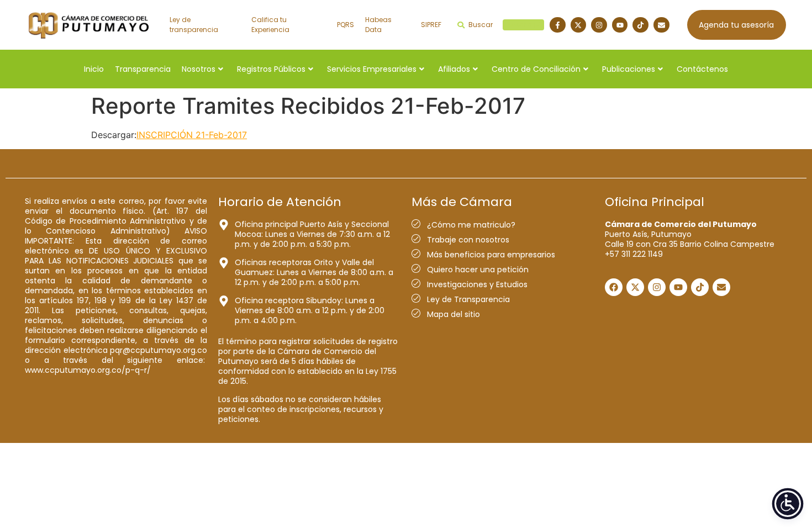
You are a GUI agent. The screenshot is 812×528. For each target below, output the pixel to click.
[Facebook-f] (558, 25)
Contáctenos (702, 69)
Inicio (94, 69)
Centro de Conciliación (536, 69)
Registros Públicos (271, 69)
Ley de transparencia (194, 24)
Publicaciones (628, 69)
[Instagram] (599, 25)
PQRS (345, 24)
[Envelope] (661, 25)
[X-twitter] (579, 25)
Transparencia (143, 69)
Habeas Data (378, 24)
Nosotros (198, 69)
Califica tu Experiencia (270, 24)
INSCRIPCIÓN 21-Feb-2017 (191, 134)
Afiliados (454, 69)
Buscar (504, 24)
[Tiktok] (640, 25)
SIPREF (431, 24)
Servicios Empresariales (371, 69)
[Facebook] (614, 287)
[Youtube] (620, 25)
